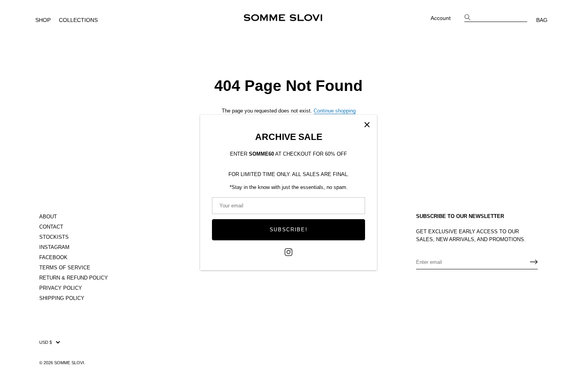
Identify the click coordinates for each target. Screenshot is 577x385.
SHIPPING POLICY (61, 298)
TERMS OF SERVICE (64, 268)
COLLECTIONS (78, 20)
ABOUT (48, 217)
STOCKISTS (54, 237)
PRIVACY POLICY (60, 288)
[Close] (367, 124)
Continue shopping (335, 111)
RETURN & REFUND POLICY (73, 278)
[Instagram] (288, 251)
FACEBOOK (53, 257)
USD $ (45, 342)
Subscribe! (289, 229)
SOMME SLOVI (69, 362)
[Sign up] (534, 262)
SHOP (43, 20)
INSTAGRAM (54, 247)
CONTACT (51, 227)
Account (441, 18)
